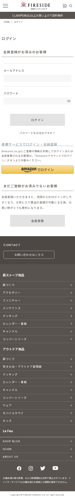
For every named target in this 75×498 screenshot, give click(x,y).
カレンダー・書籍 (15, 324)
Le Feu (8, 431)
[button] (37, 169)
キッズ (7, 421)
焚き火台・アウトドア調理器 (22, 367)
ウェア (7, 405)
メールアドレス (14, 70)
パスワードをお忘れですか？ (38, 133)
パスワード (11, 93)
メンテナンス (12, 308)
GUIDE (7, 449)
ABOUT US (10, 457)
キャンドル (10, 331)
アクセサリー (12, 293)
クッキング (10, 316)
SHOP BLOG (11, 441)
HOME (7, 21)
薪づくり (9, 285)
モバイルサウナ (13, 413)
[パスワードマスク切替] (68, 101)
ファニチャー (12, 300)
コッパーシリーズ (15, 339)
